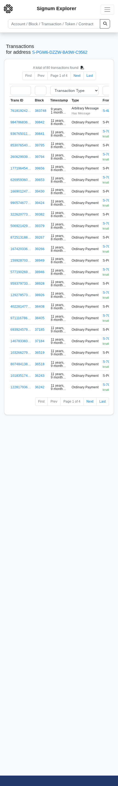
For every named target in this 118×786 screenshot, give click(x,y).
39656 (39, 168)
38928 (39, 283)
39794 (39, 157)
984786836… (20, 122)
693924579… (20, 330)
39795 (39, 145)
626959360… (20, 180)
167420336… (20, 249)
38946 (39, 272)
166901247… (20, 191)
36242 (39, 387)
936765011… (20, 134)
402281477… (20, 307)
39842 (39, 122)
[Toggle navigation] (107, 9)
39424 (39, 203)
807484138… (20, 364)
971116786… (20, 318)
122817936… (20, 387)
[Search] (105, 24)
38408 (39, 307)
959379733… (20, 283)
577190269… (20, 272)
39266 (39, 249)
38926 (39, 295)
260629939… (20, 157)
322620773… (20, 214)
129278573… (20, 295)
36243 (39, 376)
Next (77, 76)
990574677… (20, 203)
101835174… (20, 376)
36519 (39, 353)
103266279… (20, 353)
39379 (39, 226)
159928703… (20, 260)
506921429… (20, 226)
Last (89, 76)
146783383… (20, 341)
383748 (40, 111)
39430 (39, 191)
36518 (39, 364)
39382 (39, 214)
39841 (39, 134)
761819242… (20, 111)
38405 (39, 318)
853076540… (20, 145)
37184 (39, 341)
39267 (39, 237)
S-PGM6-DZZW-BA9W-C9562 (59, 52)
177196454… (20, 168)
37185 (39, 330)
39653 (39, 180)
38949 (39, 260)
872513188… (20, 237)
